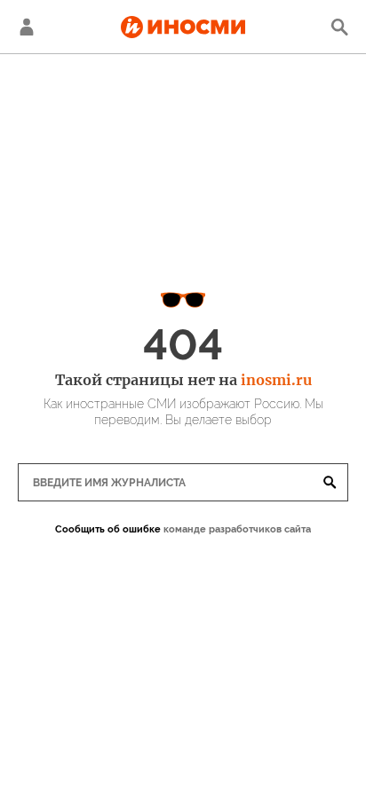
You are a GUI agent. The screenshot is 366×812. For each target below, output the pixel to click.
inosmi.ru (276, 380)
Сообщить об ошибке (108, 529)
